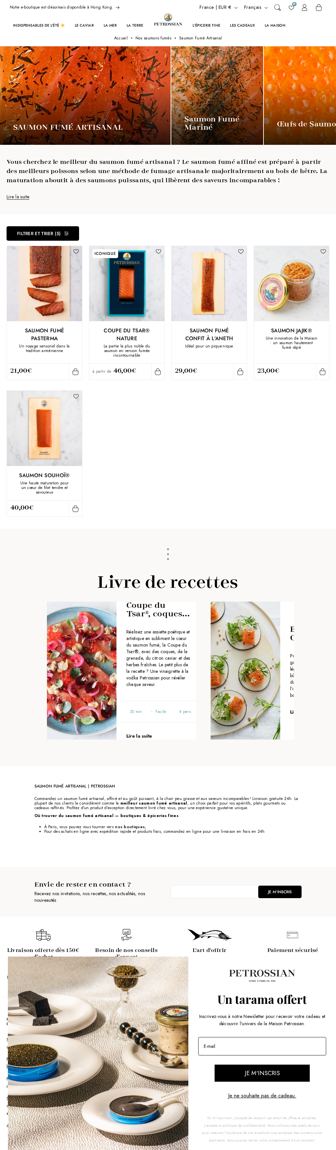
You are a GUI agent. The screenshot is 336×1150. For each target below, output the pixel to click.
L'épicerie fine (206, 25)
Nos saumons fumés (153, 38)
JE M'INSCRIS (262, 1073)
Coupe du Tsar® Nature (127, 334)
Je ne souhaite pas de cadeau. (262, 1095)
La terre (135, 25)
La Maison (275, 25)
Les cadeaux (242, 25)
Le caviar (84, 25)
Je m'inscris (280, 892)
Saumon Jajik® (291, 330)
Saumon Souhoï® (44, 475)
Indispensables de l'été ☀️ (39, 25)
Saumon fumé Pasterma (44, 334)
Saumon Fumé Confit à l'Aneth (209, 334)
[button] (277, 7)
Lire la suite (18, 196)
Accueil (121, 38)
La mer (110, 25)
